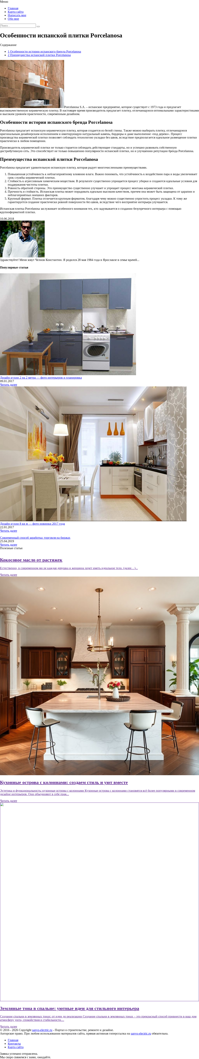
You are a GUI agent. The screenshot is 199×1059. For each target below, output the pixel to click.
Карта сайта (16, 11)
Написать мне (17, 15)
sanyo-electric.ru (42, 1030)
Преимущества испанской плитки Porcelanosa (39, 55)
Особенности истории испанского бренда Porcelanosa (44, 51)
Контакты (14, 1043)
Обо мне (13, 18)
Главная (13, 8)
